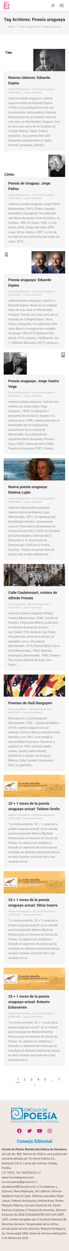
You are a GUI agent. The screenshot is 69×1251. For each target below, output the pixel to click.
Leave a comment (32, 92)
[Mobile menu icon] (61, 5)
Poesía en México (17, 709)
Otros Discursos (16, 604)
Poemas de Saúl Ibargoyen (30, 703)
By (43, 89)
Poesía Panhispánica (19, 89)
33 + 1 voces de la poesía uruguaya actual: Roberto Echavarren (29, 1001)
